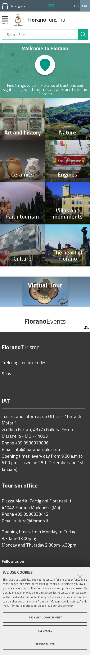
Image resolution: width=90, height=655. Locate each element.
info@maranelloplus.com (37, 449)
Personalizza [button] (45, 644)
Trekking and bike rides (24, 362)
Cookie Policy (65, 606)
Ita (76, 5)
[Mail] (51, 6)
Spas (6, 374)
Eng (85, 5)
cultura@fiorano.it (30, 521)
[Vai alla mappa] (45, 70)
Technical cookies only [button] (45, 617)
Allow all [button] (45, 631)
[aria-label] (83, 34)
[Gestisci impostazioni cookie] (86, 327)
